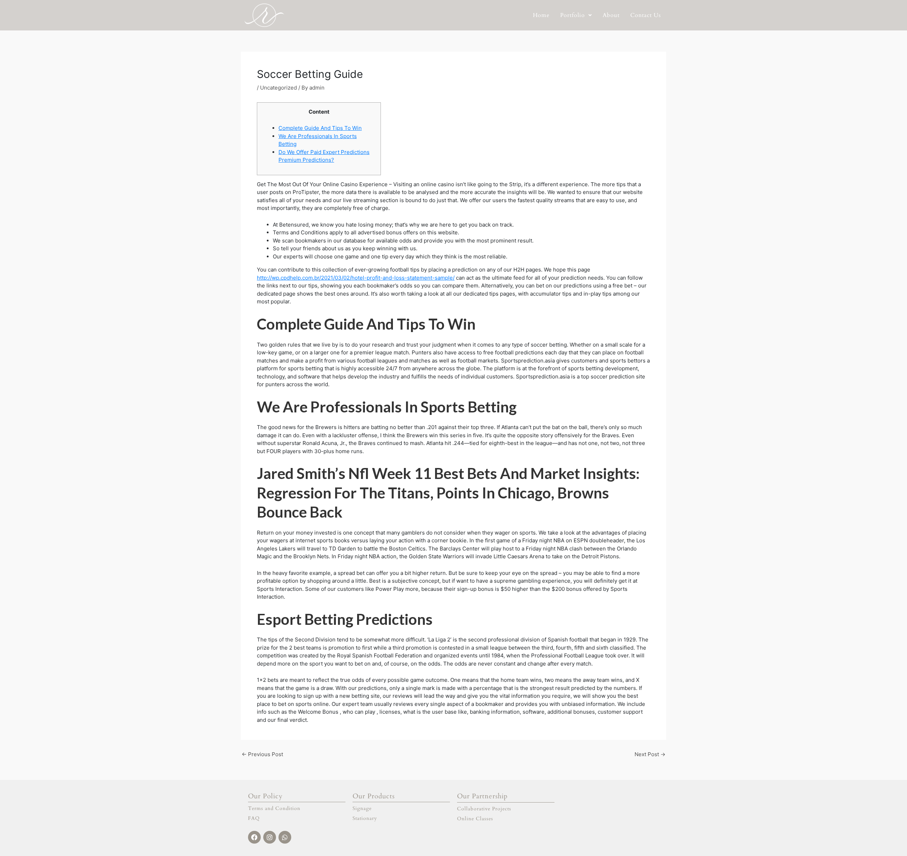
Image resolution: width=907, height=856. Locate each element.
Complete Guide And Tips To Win (320, 128)
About (611, 15)
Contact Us (645, 15)
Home (541, 15)
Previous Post (262, 754)
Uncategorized (278, 87)
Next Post (650, 754)
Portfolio (572, 15)
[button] (576, 15)
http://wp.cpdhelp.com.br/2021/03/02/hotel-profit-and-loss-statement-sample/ (356, 277)
